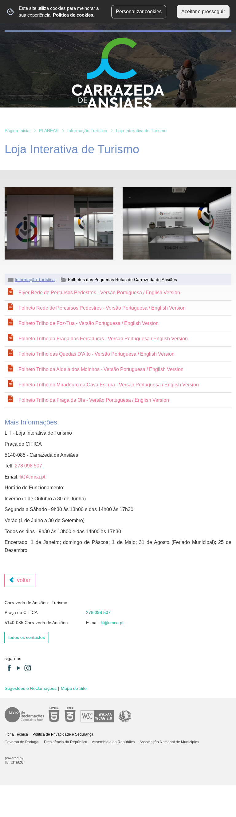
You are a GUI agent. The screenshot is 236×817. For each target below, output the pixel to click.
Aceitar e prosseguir (203, 11)
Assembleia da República (113, 742)
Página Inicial (17, 130)
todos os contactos (26, 637)
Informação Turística (87, 130)
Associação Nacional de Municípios (169, 742)
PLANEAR (49, 130)
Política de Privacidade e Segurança (63, 734)
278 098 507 (28, 465)
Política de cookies (73, 15)
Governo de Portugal (22, 742)
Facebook (9, 668)
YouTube (18, 668)
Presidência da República (65, 742)
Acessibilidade (90, 714)
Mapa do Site (74, 688)
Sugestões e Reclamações (31, 688)
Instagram (27, 668)
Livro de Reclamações (24, 714)
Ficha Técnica (16, 734)
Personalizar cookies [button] (139, 11)
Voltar (23, 580)
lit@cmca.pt (32, 476)
